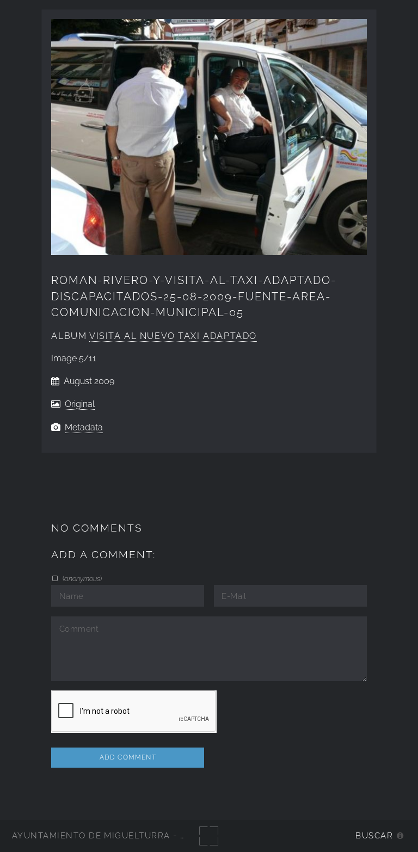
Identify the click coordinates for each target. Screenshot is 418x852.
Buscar (374, 835)
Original (80, 404)
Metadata (84, 427)
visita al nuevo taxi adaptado (173, 336)
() (81, 578)
